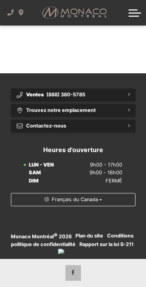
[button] (134, 13)
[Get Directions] (21, 12)
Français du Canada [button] (75, 199)
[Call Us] (10, 12)
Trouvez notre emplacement (61, 110)
